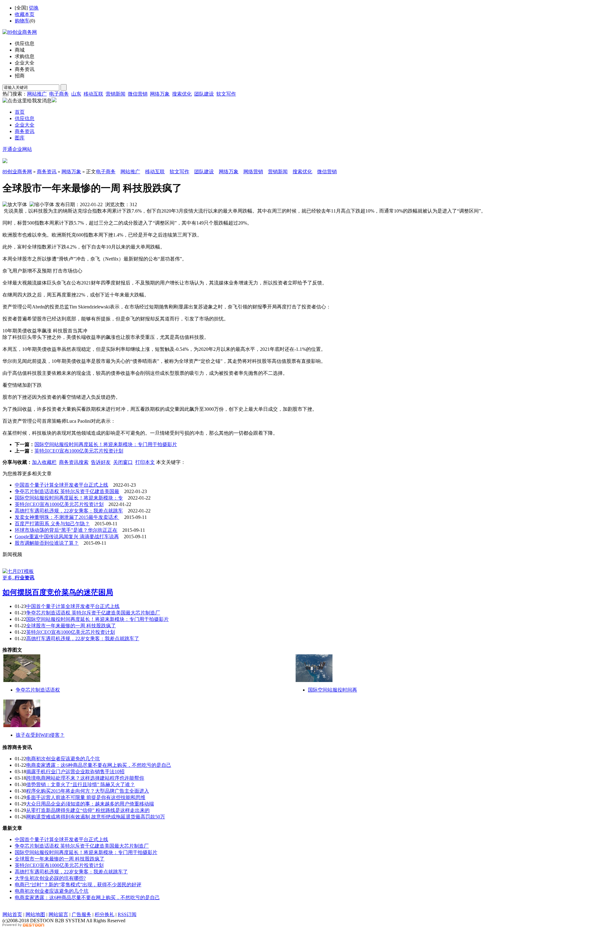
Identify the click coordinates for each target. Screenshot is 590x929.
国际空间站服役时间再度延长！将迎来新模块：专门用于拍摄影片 (105, 444)
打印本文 (145, 462)
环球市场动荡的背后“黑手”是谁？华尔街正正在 (66, 530)
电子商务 (59, 93)
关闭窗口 (123, 462)
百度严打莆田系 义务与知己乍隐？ (52, 523)
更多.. (8, 577)
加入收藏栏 (44, 462)
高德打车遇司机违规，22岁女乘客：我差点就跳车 (69, 510)
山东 (76, 93)
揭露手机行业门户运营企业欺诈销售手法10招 (75, 771)
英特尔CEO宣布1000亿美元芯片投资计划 (78, 450)
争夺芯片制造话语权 (38, 689)
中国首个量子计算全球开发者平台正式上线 (61, 485)
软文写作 (226, 93)
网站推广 (37, 93)
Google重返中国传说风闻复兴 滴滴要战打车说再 (67, 536)
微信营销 (138, 93)
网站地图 (35, 914)
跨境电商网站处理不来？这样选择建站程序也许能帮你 (85, 778)
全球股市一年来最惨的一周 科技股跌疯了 (71, 625)
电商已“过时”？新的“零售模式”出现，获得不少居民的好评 (78, 884)
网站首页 (12, 914)
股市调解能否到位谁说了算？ (47, 543)
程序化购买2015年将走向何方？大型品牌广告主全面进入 (87, 791)
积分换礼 (104, 914)
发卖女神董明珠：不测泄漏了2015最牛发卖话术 (67, 517)
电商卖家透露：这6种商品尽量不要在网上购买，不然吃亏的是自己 (98, 765)
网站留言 (58, 914)
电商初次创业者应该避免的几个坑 (63, 758)
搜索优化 (182, 93)
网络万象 (160, 93)
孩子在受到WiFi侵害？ (40, 735)
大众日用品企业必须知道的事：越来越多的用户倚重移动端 (90, 803)
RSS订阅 (127, 914)
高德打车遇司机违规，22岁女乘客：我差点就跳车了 (82, 638)
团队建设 (204, 93)
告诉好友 (101, 462)
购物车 (22, 20)
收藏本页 (24, 14)
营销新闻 (115, 93)
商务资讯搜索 (73, 462)
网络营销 (253, 171)
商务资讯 (47, 171)
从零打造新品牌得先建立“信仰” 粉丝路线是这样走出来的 (88, 810)
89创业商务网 (17, 171)
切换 (34, 7)
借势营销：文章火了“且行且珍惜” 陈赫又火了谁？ (80, 784)
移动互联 (93, 93)
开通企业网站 (17, 149)
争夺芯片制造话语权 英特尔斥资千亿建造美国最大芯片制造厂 (93, 612)
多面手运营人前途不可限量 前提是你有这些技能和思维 (85, 797)
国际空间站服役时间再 (332, 689)
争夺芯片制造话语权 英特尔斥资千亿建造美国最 (67, 491)
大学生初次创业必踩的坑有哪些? (50, 878)
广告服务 (81, 914)
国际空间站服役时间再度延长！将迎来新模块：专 (69, 497)
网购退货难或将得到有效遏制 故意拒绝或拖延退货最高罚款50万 (95, 816)
